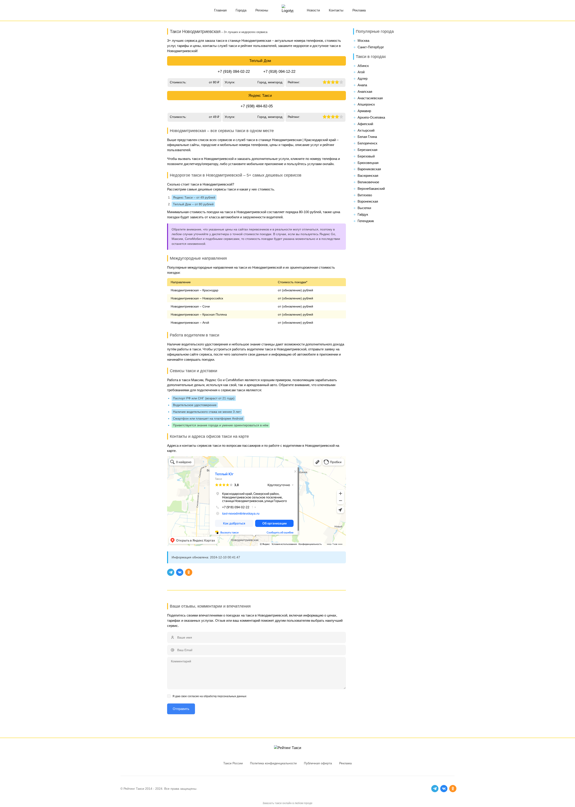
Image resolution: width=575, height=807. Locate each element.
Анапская (365, 91)
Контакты (336, 10)
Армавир (364, 111)
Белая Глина (367, 137)
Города (241, 10)
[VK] (179, 572)
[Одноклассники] (188, 572)
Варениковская (369, 169)
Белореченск (367, 143)
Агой (361, 72)
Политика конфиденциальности (273, 763)
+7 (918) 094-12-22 (279, 71)
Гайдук (363, 214)
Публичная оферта (318, 763)
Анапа (362, 85)
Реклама (359, 10)
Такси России (233, 763)
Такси (140, 788)
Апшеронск (366, 104)
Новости (313, 10)
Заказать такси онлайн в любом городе (287, 803)
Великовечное (368, 182)
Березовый (366, 156)
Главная (220, 10)
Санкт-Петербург (371, 47)
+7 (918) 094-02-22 (234, 71)
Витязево (365, 195)
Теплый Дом (260, 61)
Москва (363, 40)
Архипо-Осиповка (371, 117)
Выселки (364, 208)
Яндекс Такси (260, 95)
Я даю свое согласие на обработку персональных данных (209, 696)
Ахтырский (366, 130)
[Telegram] (170, 572)
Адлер (362, 78)
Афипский (365, 124)
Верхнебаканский (371, 188)
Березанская (367, 150)
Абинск (363, 66)
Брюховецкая (368, 163)
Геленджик (366, 221)
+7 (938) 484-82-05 (257, 106)
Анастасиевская (370, 98)
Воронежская (368, 201)
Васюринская (368, 175)
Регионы (261, 10)
